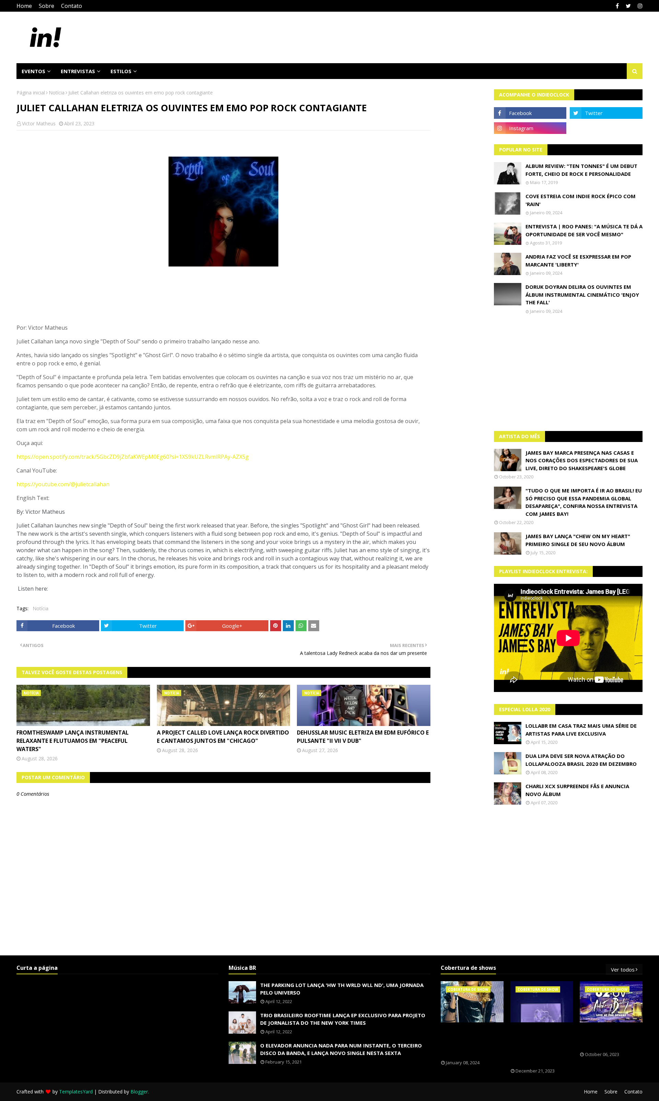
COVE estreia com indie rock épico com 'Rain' (580, 200)
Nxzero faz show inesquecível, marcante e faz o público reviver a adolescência (536, 1045)
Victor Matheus (39, 123)
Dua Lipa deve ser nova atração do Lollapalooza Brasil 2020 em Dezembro (581, 759)
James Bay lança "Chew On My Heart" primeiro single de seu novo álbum (577, 540)
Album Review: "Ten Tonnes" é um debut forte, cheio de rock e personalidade (581, 169)
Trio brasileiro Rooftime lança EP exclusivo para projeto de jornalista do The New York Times (342, 1019)
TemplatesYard (76, 1091)
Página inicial (30, 92)
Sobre (46, 6)
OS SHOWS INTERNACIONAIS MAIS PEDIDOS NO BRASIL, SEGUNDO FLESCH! (472, 1041)
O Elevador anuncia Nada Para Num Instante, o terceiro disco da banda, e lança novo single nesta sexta (341, 1049)
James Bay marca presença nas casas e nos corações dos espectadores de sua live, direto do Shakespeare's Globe (581, 460)
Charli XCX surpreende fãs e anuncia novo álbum (577, 790)
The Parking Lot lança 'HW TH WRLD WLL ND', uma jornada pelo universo (342, 988)
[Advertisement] (568, 373)
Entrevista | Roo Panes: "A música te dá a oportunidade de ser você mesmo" (584, 230)
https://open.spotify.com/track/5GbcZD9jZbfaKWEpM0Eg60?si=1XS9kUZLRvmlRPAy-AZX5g (132, 457)
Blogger (139, 1091)
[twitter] (628, 6)
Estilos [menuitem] (121, 71)
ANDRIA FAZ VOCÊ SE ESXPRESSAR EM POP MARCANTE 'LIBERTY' (578, 260)
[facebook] (617, 6)
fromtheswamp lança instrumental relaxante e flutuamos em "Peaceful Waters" (72, 741)
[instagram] (639, 6)
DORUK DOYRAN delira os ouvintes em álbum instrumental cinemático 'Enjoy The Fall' (582, 294)
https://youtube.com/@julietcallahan (62, 484)
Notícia (57, 92)
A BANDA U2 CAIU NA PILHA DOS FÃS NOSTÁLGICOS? (608, 1037)
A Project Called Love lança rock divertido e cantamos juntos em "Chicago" (223, 737)
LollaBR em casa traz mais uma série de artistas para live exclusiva (581, 729)
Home (24, 6)
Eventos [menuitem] (33, 71)
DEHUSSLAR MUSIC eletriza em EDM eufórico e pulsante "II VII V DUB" (363, 737)
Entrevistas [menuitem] (78, 71)
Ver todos (623, 969)
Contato (71, 6)
